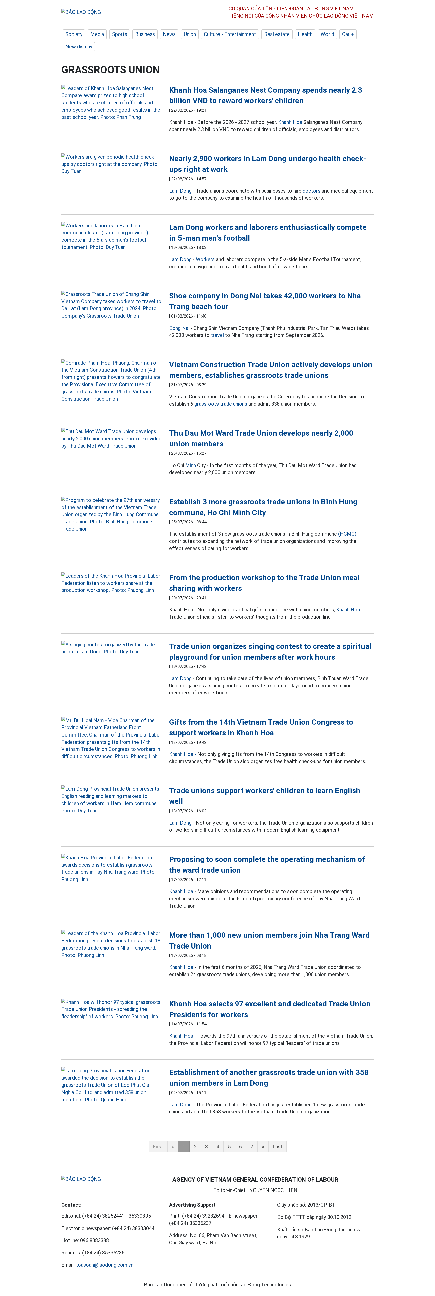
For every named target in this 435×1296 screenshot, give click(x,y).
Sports (119, 34)
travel (217, 335)
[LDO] (111, 103)
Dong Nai (179, 328)
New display (78, 47)
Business (145, 34)
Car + (348, 34)
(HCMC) (347, 534)
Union (190, 34)
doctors (311, 191)
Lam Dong (180, 191)
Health (305, 34)
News (169, 34)
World (327, 34)
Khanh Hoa (290, 122)
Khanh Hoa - (182, 754)
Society (73, 34)
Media (97, 34)
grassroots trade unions (220, 404)
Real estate (277, 34)
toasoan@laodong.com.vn (104, 1265)
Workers (205, 259)
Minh (190, 465)
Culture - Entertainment (230, 34)
